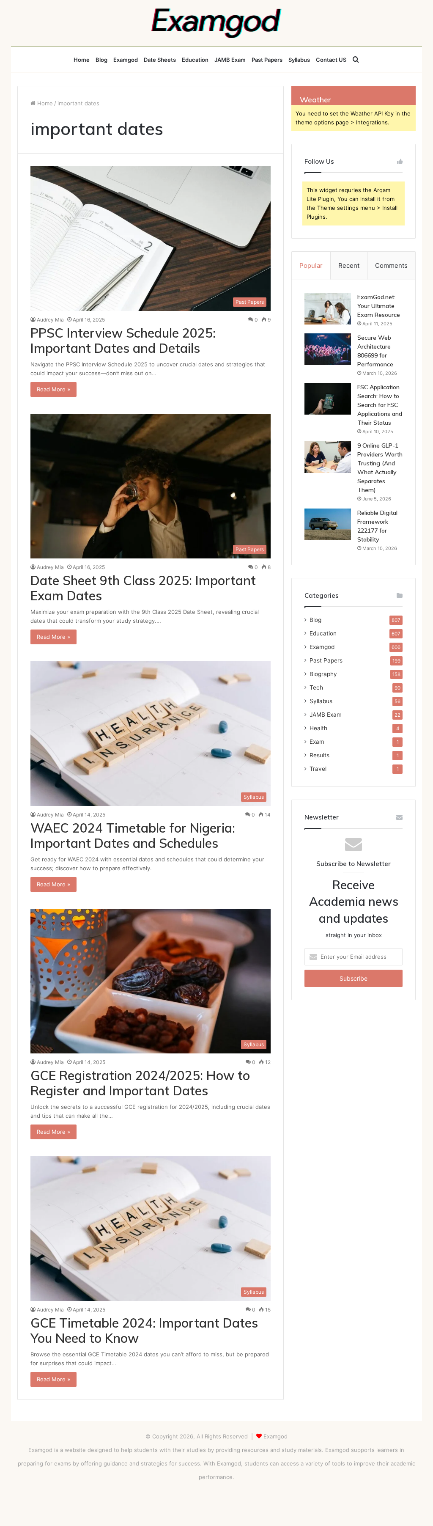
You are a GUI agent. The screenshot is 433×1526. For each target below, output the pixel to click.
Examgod (125, 59)
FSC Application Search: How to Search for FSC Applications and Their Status (379, 404)
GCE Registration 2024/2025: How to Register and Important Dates (140, 1083)
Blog (101, 59)
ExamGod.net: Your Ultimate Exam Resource (378, 306)
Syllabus (299, 59)
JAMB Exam (230, 59)
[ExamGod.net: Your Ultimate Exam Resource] (327, 308)
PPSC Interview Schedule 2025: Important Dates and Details (123, 340)
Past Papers (267, 59)
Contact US (331, 59)
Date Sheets (160, 59)
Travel (318, 768)
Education (195, 59)
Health (318, 728)
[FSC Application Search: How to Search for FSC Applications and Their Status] (327, 399)
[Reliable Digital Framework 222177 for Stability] (327, 524)
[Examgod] (216, 23)
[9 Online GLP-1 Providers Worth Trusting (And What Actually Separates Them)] (327, 457)
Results (319, 755)
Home (82, 59)
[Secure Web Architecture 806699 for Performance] (327, 349)
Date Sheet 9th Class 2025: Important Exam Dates (143, 588)
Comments (391, 265)
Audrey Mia (50, 319)
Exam (317, 741)
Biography (323, 674)
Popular (311, 265)
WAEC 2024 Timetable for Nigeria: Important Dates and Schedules (132, 835)
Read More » (53, 389)
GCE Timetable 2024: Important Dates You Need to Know (144, 1330)
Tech (316, 687)
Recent (348, 265)
